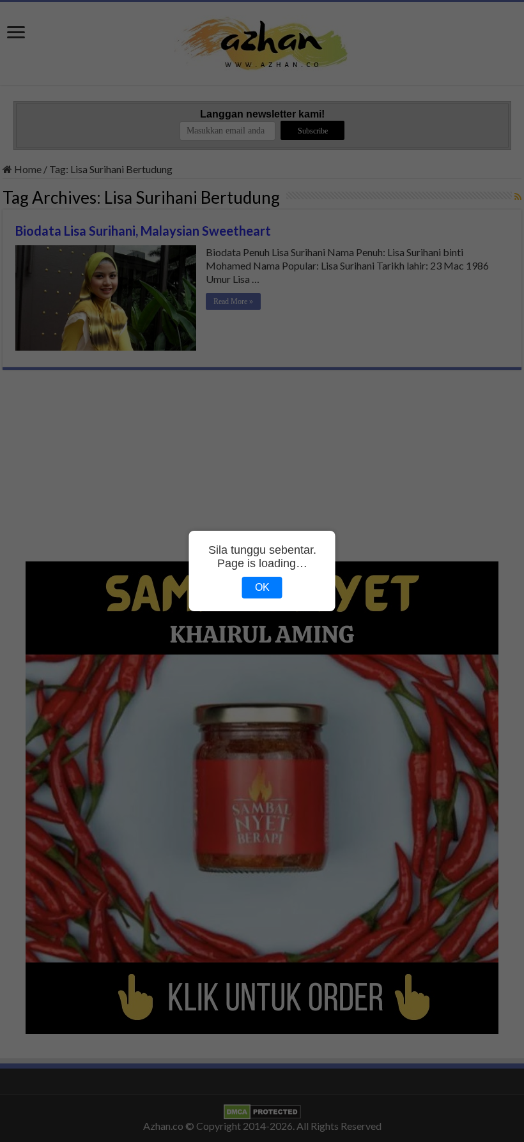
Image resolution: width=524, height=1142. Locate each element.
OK (262, 587)
